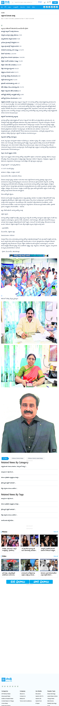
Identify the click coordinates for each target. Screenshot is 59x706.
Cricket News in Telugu (8, 701)
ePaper (40, 2)
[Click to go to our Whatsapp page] (47, 7)
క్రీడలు (33, 7)
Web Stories (50, 701)
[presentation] (3, 540)
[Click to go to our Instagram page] (52, 7)
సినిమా (28, 7)
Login (55, 2)
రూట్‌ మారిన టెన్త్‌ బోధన (29, 520)
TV (50, 2)
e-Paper (38, 703)
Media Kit (22, 698)
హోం (5, 7)
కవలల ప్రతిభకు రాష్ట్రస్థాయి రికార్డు (29, 477)
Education (38, 694)
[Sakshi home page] (7, 680)
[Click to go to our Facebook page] (44, 7)
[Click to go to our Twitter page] (49, 7)
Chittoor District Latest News (35, 458)
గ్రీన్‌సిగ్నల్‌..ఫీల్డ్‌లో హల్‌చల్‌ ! (29, 483)
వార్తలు (9, 7)
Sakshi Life (38, 698)
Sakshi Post (39, 701)
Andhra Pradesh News (7, 698)
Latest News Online (52, 696)
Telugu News (50, 698)
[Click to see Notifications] (44, 2)
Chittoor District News (17, 458)
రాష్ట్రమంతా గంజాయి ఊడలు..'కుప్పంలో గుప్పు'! (29, 466)
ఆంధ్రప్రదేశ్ (15, 7)
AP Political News (6, 694)
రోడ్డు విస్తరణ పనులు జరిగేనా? (29, 488)
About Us (22, 694)
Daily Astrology (51, 694)
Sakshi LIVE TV (39, 696)
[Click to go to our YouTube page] (54, 7)
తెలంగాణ (22, 7)
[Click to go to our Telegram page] (15, 686)
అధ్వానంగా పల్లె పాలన (27, 472)
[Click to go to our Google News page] (57, 7)
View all (56, 532)
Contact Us (23, 696)
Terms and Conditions (26, 701)
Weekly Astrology (51, 703)
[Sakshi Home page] (5, 2)
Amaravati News (6, 696)
